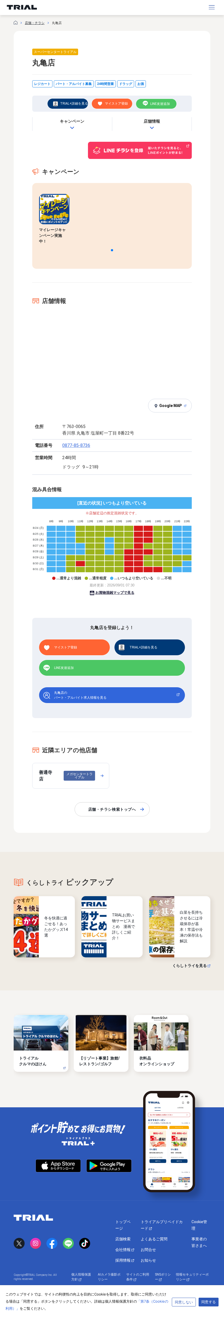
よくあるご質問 (154, 1239)
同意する (208, 1302)
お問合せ (148, 1249)
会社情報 (123, 1249)
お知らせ (148, 1260)
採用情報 (123, 1260)
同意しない (184, 1302)
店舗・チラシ (35, 23)
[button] (112, 250)
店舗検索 (123, 1239)
